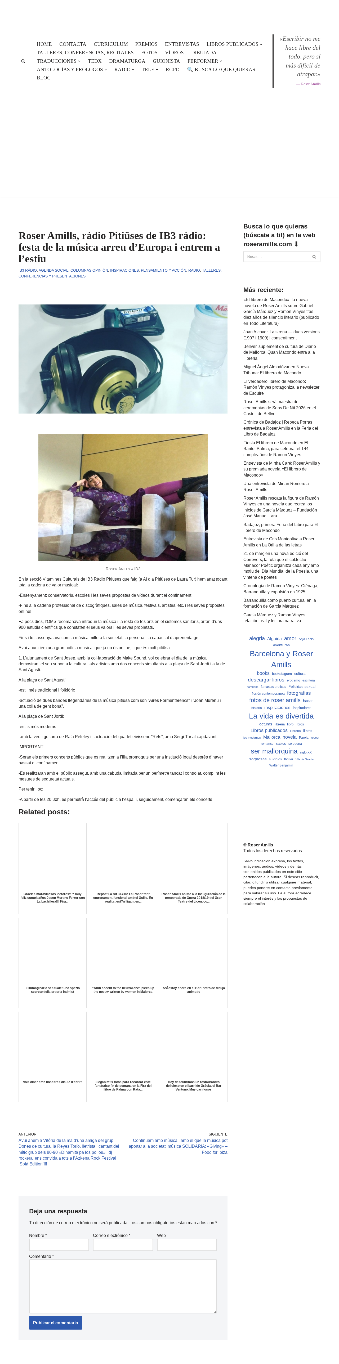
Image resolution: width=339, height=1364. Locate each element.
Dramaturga (127, 61)
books (263, 673)
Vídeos (174, 52)
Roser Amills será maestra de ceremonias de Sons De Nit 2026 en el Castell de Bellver (279, 408)
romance (267, 744)
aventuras (281, 645)
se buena (295, 743)
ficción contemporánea (268, 694)
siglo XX (306, 752)
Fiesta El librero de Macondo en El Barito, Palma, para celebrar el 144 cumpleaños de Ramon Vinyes (276, 449)
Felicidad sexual (301, 686)
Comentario (41, 1256)
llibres (307, 731)
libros (300, 724)
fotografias (299, 693)
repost (315, 737)
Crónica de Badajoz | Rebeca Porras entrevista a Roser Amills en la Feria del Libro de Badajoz (280, 428)
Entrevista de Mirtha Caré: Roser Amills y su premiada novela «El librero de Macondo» (281, 469)
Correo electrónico (111, 1235)
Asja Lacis (306, 639)
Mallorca (271, 737)
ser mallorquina (274, 751)
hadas (308, 701)
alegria (257, 638)
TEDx (95, 61)
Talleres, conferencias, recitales (85, 52)
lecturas (265, 724)
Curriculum (111, 44)
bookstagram (282, 674)
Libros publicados (269, 730)
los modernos (252, 737)
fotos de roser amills (275, 700)
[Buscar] (23, 61)
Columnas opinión (89, 270)
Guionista (166, 61)
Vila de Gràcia (305, 759)
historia (256, 708)
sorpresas (258, 759)
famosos (252, 686)
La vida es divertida (281, 716)
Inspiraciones (124, 270)
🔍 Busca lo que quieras (221, 69)
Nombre (38, 1235)
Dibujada (204, 52)
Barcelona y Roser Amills (281, 659)
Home (44, 44)
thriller (288, 759)
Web (161, 1235)
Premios (146, 44)
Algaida (274, 638)
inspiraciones (277, 707)
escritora (308, 680)
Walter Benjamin (281, 765)
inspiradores (302, 708)
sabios (281, 744)
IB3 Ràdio (28, 270)
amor (290, 638)
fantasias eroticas (273, 687)
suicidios (275, 759)
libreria (280, 724)
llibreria (295, 731)
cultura (300, 673)
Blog (44, 77)
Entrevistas (182, 44)
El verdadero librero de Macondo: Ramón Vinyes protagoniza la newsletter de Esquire (281, 387)
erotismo (293, 680)
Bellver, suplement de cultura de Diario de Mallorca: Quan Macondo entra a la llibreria (279, 352)
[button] (261, 44)
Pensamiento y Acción (163, 270)
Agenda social (53, 270)
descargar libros (266, 680)
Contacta (72, 44)
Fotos (149, 52)
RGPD (173, 69)
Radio (194, 270)
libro (290, 724)
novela (290, 737)
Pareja (304, 737)
